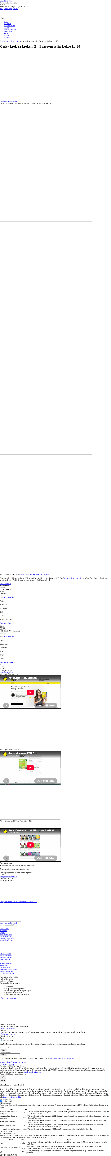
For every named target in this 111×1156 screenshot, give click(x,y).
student (11, 1040)
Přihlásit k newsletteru (7, 1034)
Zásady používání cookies (32, 1072)
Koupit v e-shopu (6, 623)
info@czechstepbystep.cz (8, 877)
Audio (6, 28)
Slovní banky (22, 1062)
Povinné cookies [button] (5, 1099)
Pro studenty (12, 1064)
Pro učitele (8, 31)
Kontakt (7, 37)
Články (14, 1062)
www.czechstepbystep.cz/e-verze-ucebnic (35, 574)
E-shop (6, 35)
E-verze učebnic (9, 26)
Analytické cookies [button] (6, 1131)
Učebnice (7, 24)
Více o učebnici (5, 584)
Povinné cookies (8, 1101)
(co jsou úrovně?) (8, 597)
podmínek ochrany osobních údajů (62, 1058)
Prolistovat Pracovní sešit (8, 102)
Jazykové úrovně (6, 1062)
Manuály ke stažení (6, 672)
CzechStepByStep (6, 1)
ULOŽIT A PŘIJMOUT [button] (8, 1155)
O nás (6, 33)
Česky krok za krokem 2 (72, 578)
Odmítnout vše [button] (21, 1074)
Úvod (6, 22)
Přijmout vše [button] (11, 1074)
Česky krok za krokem (12, 41)
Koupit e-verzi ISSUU (7, 662)
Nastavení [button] (3, 1074)
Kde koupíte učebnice (7, 1028)
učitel (4, 1040)
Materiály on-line (10, 30)
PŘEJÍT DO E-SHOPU (8, 998)
